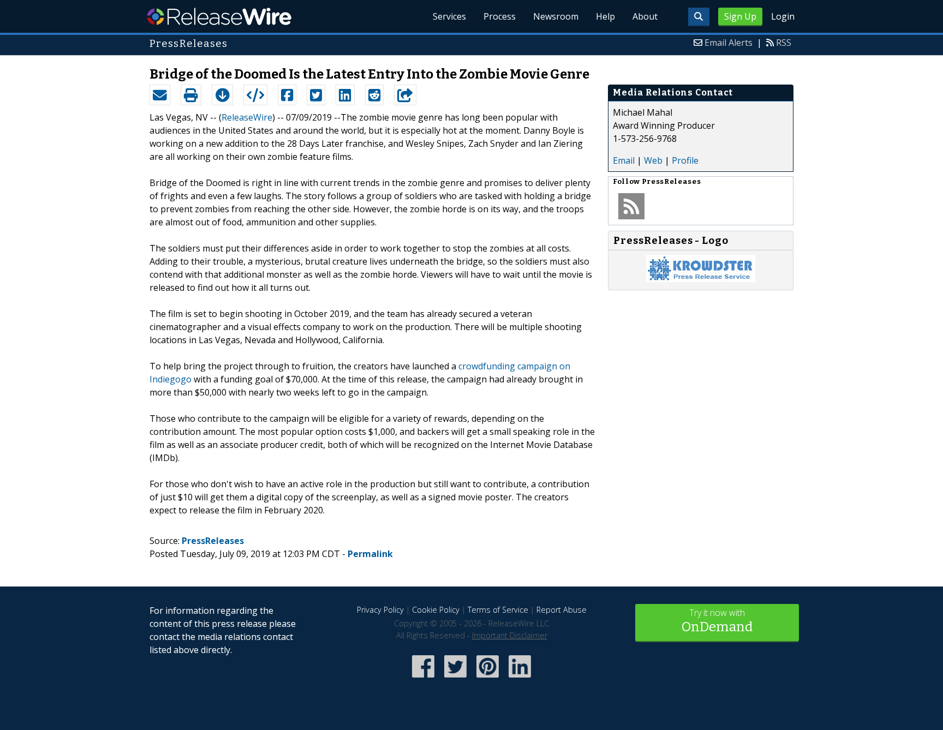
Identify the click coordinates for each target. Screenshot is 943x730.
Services (449, 16)
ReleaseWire (219, 16)
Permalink (370, 554)
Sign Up (740, 16)
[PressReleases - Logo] (700, 279)
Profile (685, 160)
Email (624, 160)
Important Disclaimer (509, 635)
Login (783, 16)
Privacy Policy (380, 610)
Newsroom (555, 16)
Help (605, 16)
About (645, 16)
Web (653, 160)
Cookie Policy (435, 610)
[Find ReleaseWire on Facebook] (423, 678)
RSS (783, 43)
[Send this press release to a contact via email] (160, 95)
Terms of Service (498, 610)
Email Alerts (729, 43)
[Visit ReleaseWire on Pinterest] (488, 678)
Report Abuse (561, 610)
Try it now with (717, 621)
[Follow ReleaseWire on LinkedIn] (520, 678)
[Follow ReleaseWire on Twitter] (455, 678)
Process (500, 16)
